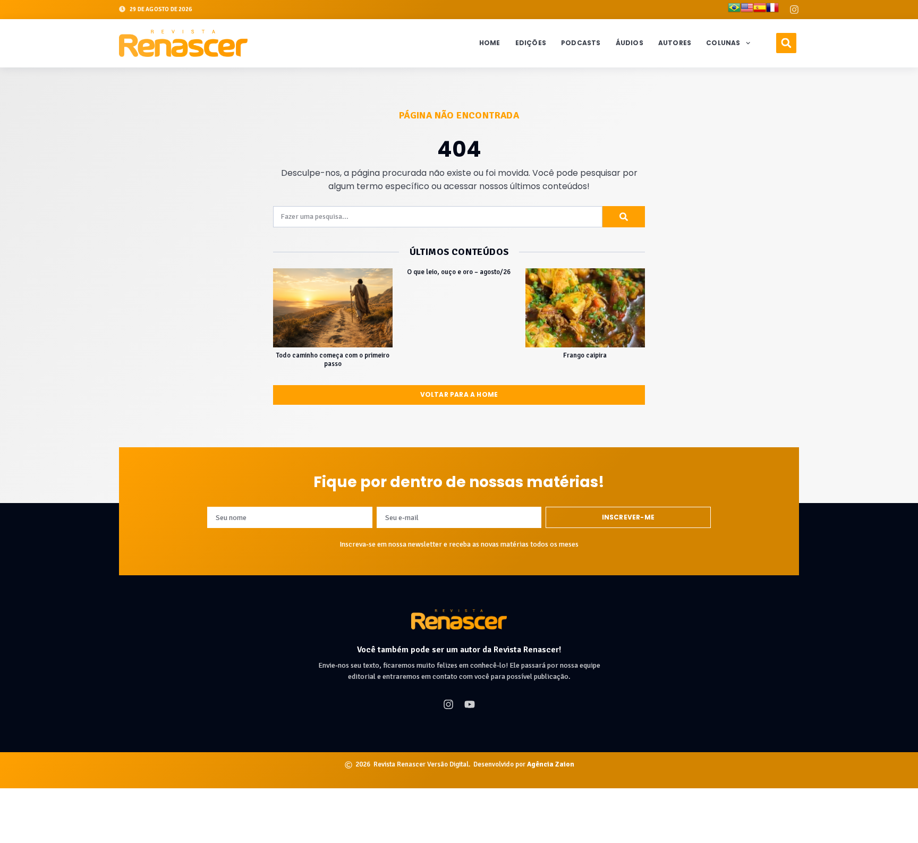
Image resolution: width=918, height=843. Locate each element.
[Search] (623, 216)
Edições (530, 42)
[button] (786, 43)
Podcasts (581, 42)
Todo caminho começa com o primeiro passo (332, 359)
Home (489, 42)
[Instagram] (794, 9)
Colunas (723, 42)
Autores (674, 42)
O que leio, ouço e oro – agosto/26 (459, 272)
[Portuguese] (734, 9)
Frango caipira (585, 355)
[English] (747, 9)
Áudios (629, 42)
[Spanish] (759, 9)
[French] (772, 9)
